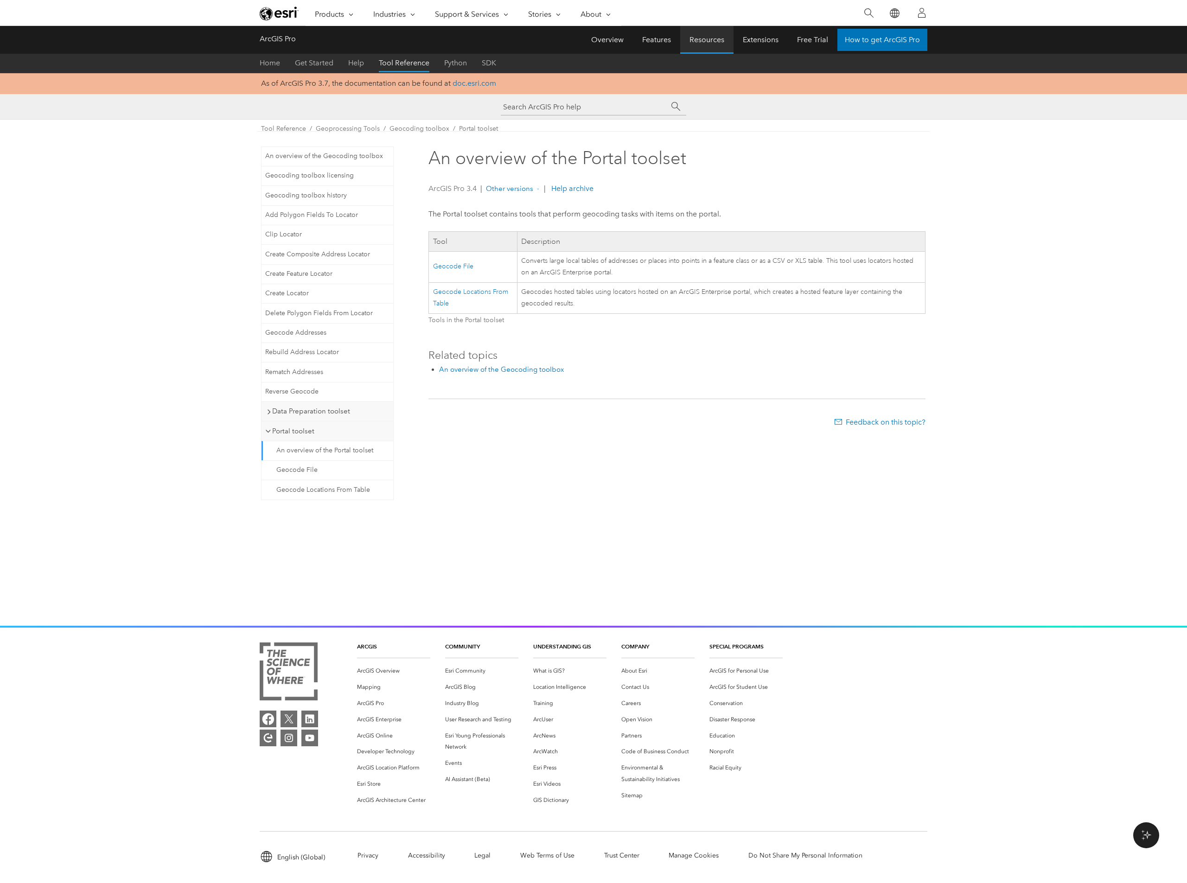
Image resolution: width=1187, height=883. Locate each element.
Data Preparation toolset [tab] (311, 411)
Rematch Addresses (294, 372)
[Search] (868, 13)
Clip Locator (283, 234)
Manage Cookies (694, 855)
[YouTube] (309, 738)
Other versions (509, 188)
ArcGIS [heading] (367, 646)
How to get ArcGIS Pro (882, 39)
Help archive (571, 188)
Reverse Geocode (292, 391)
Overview (607, 39)
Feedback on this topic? (885, 422)
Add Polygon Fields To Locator (311, 215)
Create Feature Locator (298, 274)
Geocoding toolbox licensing (309, 175)
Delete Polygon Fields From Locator (319, 313)
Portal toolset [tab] (293, 431)
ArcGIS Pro (278, 38)
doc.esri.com (474, 83)
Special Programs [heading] (736, 646)
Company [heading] (635, 646)
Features (656, 39)
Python (455, 62)
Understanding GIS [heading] (562, 646)
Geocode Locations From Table (323, 490)
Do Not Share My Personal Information (805, 855)
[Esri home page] (279, 13)
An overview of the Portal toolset (324, 450)
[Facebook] (268, 719)
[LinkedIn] (309, 719)
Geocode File (297, 470)
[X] (289, 719)
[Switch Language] (894, 13)
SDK (489, 62)
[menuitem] (393, 671)
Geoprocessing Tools (348, 129)
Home (270, 62)
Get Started (314, 62)
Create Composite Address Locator (317, 254)
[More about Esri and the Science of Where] (289, 673)
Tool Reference (404, 62)
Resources (706, 39)
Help (356, 62)
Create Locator (287, 293)
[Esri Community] (268, 738)
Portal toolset (478, 129)
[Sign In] (922, 13)
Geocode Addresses (295, 333)
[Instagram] (289, 738)
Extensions (761, 39)
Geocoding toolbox (419, 129)
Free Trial (812, 39)
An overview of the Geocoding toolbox (324, 156)
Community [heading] (462, 646)
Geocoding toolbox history (306, 195)
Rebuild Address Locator (302, 352)
